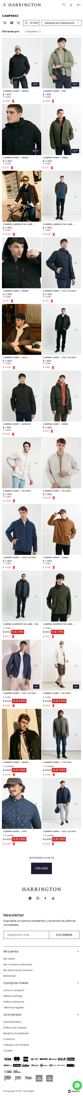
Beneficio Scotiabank (16, 1033)
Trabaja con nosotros (16, 1044)
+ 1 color (7, 97)
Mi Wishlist (9, 976)
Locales (8, 1050)
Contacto (9, 1039)
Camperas (31, 31)
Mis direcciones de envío (18, 970)
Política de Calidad (14, 1027)
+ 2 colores (8, 766)
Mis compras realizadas (17, 964)
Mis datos (9, 958)
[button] (64, 5)
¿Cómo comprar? (14, 990)
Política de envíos (13, 1001)
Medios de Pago (12, 996)
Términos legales (13, 1007)
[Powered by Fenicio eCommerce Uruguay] (74, 1091)
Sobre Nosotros (12, 1021)
